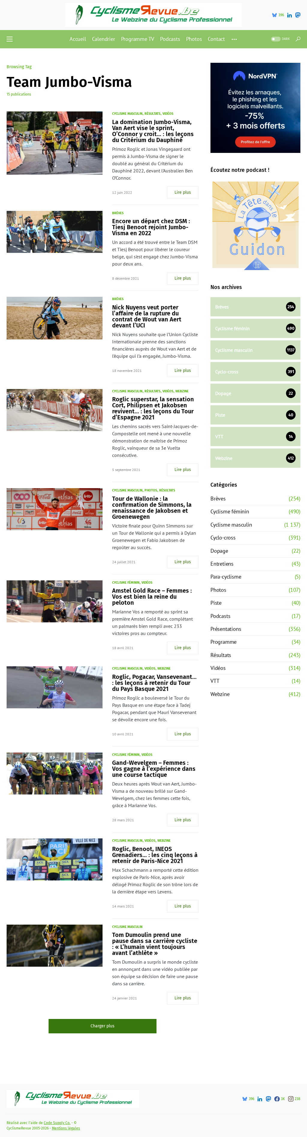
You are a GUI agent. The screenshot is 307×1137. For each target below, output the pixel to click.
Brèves (118, 213)
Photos (151, 490)
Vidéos (167, 114)
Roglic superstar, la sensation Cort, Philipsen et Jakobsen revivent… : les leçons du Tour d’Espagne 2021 (153, 408)
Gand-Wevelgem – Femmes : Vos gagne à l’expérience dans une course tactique (153, 769)
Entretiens (222, 563)
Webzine (182, 391)
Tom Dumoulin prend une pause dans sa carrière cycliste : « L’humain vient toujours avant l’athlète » (154, 944)
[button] (10, 39)
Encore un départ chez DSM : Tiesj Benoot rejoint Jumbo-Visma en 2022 (151, 227)
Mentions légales (66, 1128)
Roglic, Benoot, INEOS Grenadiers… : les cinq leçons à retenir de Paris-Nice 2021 (155, 855)
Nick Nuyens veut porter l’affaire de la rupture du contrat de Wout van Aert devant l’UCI (146, 316)
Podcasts (220, 616)
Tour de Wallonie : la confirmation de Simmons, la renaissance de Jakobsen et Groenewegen (152, 508)
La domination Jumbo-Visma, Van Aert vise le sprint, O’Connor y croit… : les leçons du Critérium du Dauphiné (153, 131)
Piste (216, 602)
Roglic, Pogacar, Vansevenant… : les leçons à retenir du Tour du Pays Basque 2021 (154, 683)
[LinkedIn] (289, 15)
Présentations (225, 628)
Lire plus (182, 192)
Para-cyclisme (225, 576)
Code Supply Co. (57, 1123)
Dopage (219, 550)
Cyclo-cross (223, 537)
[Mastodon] (297, 15)
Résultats (152, 114)
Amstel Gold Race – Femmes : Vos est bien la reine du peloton (152, 597)
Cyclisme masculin (127, 114)
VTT (214, 680)
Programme (223, 641)
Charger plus (103, 1026)
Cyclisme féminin (125, 583)
